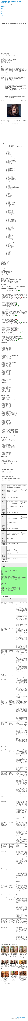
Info (1, 11)
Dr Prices (3, 6)
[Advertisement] (21, 9)
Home (2, 8)
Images (2, 15)
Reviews (3, 18)
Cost (2, 13)
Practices (3, 10)
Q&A (2, 17)
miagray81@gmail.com (21, 1017)
